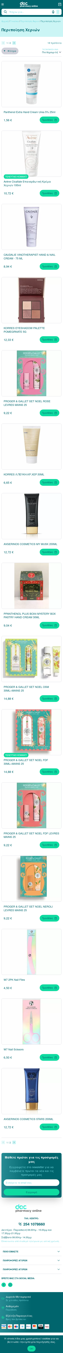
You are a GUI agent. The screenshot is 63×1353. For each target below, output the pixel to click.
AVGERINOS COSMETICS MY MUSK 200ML (30, 544)
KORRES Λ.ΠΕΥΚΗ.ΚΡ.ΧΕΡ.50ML (24, 474)
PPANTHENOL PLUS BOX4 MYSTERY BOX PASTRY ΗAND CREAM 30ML (30, 615)
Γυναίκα (14, 21)
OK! (31, 1348)
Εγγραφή (31, 1192)
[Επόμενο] (14, 43)
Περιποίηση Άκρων (30, 21)
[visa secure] (41, 1326)
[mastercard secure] (35, 1326)
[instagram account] (10, 1285)
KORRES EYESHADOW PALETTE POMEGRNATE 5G (24, 329)
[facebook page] (3, 1285)
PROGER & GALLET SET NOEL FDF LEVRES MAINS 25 (31, 835)
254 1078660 (34, 1224)
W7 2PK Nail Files (14, 979)
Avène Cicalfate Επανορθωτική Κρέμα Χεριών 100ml (27, 183)
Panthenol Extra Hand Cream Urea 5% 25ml (29, 112)
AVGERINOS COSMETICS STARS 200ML (28, 1119)
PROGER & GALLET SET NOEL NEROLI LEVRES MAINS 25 (28, 908)
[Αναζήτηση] (5, 12)
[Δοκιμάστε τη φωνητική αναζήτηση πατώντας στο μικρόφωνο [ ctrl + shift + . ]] (53, 12)
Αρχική (4, 21)
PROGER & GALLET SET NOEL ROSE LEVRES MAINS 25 (27, 403)
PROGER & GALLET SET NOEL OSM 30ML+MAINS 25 (26, 688)
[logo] (31, 4)
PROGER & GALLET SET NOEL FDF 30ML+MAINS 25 (26, 761)
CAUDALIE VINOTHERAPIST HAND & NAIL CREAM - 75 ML (29, 256)
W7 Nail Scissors (14, 1049)
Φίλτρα (11, 51)
